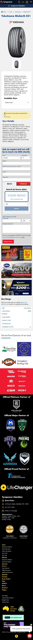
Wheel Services (6, 570)
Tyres (3, 545)
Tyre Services (5, 568)
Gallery (4, 583)
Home (4, 12)
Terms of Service (16, 237)
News (4, 585)
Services (4, 564)
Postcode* (5, 177)
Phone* (11, 166)
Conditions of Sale (21, 632)
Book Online (6, 579)
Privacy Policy (6, 237)
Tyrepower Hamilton (18, 6)
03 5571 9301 (10, 507)
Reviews (5, 588)
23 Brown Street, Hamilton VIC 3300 (16, 504)
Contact (4, 577)
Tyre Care (4, 553)
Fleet (3, 581)
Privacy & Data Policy (11, 632)
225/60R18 (27, 308)
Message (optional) (7, 224)
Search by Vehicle (7, 547)
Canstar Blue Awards (7, 598)
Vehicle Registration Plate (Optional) (9, 217)
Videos (4, 590)
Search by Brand (6, 551)
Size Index (5, 596)
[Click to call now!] (19, 2)
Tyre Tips (4, 555)
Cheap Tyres (5, 602)
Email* (4, 172)
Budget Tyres (5, 600)
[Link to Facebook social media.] (16, 636)
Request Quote (8, 241)
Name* (4, 161)
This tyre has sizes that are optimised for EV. (15, 114)
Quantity (24, 155)
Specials (4, 574)
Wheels (4, 557)
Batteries (4, 566)
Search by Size (6, 549)
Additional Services (7, 572)
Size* (4, 155)
